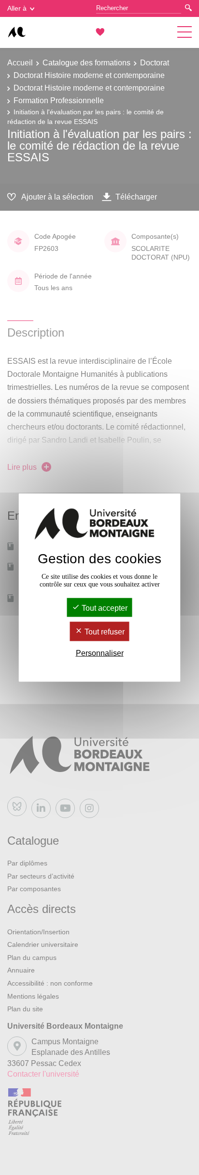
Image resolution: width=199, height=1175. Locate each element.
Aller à (17, 8)
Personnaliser (100, 653)
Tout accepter (104, 608)
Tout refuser (104, 632)
